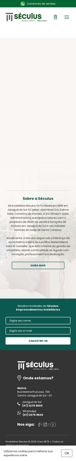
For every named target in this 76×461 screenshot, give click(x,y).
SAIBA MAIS (38, 265)
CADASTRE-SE (38, 341)
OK (67, 453)
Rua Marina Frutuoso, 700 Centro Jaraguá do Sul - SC (34, 393)
